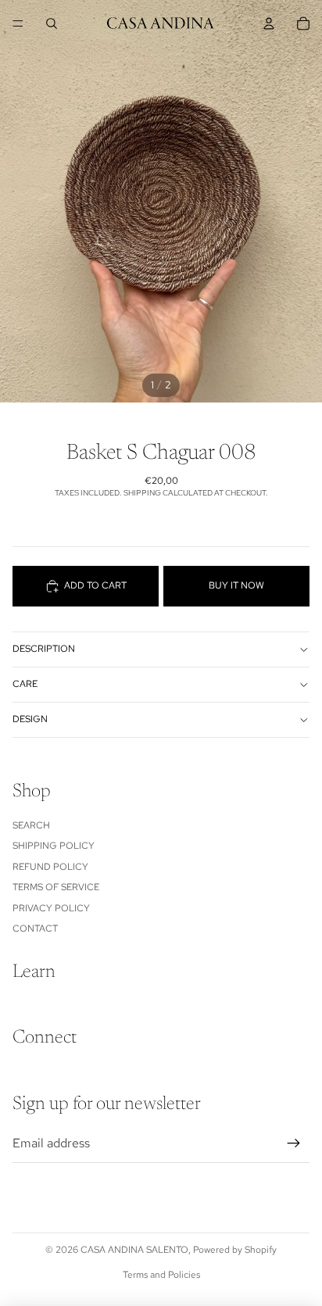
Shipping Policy (54, 845)
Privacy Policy (51, 908)
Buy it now (236, 585)
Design (30, 719)
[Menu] (18, 23)
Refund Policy (50, 867)
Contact (35, 928)
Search (31, 825)
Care (25, 684)
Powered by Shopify (235, 1249)
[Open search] (51, 23)
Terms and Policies (161, 1274)
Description (44, 648)
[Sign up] (293, 1143)
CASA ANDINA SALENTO (134, 1249)
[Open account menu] (269, 23)
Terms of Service (56, 887)
